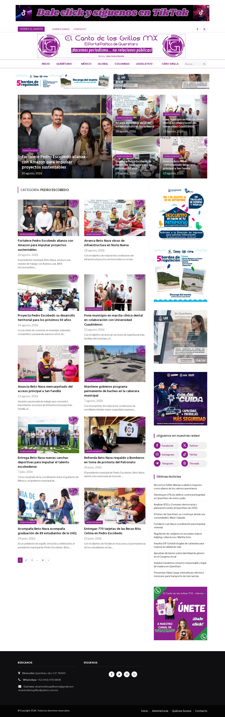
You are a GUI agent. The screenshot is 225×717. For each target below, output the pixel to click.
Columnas (122, 64)
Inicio (46, 64)
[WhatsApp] (134, 674)
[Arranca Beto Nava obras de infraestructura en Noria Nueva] (136, 115)
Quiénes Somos (61, 29)
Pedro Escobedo (30, 150)
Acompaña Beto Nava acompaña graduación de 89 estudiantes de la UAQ (47, 531)
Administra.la (160, 711)
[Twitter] (119, 674)
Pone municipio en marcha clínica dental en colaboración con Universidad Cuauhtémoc (183, 123)
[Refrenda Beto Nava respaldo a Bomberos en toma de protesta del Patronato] (115, 435)
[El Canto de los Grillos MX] (111, 46)
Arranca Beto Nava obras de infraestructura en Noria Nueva (134, 125)
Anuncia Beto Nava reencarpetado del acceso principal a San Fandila (179, 165)
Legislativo (144, 64)
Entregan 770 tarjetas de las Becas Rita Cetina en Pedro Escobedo (112, 531)
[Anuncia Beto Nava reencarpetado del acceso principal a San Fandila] (183, 157)
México (86, 64)
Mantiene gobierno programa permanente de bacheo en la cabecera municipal (111, 391)
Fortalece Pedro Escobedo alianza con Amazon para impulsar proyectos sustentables (53, 162)
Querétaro (64, 64)
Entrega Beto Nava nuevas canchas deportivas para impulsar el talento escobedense (43, 462)
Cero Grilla (170, 64)
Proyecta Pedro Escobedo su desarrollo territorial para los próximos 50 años (133, 165)
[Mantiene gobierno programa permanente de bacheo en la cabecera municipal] (115, 363)
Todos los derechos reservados (53, 710)
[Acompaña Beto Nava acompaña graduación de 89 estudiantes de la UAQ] (48, 506)
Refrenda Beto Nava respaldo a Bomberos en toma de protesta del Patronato (114, 460)
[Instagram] (127, 674)
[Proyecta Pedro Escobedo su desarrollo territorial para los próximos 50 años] (136, 157)
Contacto (80, 29)
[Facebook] (111, 674)
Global (103, 64)
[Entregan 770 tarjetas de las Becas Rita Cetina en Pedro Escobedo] (115, 506)
